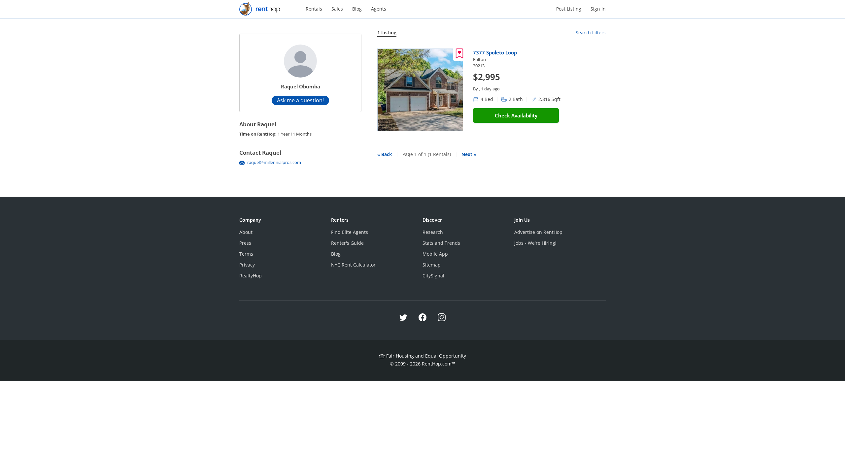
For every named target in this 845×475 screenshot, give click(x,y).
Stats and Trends (441, 243)
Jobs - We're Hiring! (535, 243)
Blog (357, 9)
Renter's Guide (347, 243)
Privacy (247, 265)
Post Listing (568, 9)
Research (432, 232)
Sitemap (431, 265)
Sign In (598, 9)
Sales (337, 9)
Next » (468, 154)
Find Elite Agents (349, 232)
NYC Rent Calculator (353, 265)
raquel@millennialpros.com (274, 162)
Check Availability (516, 115)
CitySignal (433, 275)
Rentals (314, 9)
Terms (246, 254)
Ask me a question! (300, 100)
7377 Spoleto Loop (495, 52)
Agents (378, 9)
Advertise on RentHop (538, 232)
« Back (384, 154)
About (246, 232)
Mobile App (435, 254)
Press (245, 243)
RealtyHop (250, 275)
